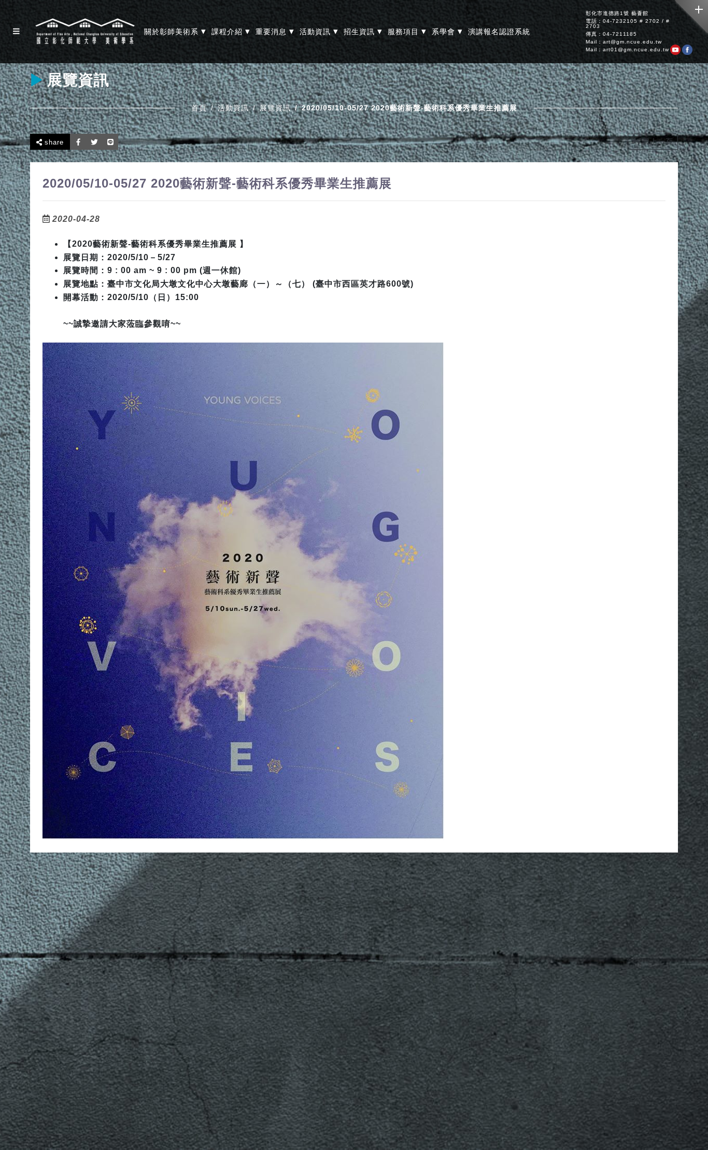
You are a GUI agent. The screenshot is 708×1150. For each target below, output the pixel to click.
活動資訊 (319, 31)
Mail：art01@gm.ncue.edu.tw (627, 49)
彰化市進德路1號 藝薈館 (617, 13)
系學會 (447, 31)
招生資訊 (363, 31)
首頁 (199, 108)
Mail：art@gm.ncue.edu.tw (624, 42)
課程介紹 (230, 31)
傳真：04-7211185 (611, 34)
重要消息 (275, 31)
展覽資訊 (275, 108)
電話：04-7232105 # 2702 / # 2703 (628, 24)
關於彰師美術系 (175, 31)
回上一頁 (656, 141)
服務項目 (407, 31)
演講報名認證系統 (499, 32)
